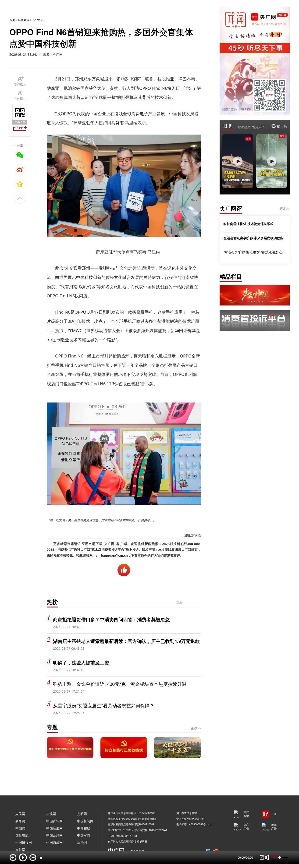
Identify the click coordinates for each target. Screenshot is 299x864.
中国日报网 (23, 842)
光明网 (82, 814)
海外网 (20, 849)
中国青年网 (54, 821)
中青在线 (83, 828)
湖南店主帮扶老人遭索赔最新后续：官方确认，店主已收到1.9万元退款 (126, 641)
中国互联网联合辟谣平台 (190, 818)
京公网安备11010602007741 (151, 830)
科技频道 (23, 20)
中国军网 (83, 835)
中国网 (20, 828)
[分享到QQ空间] (20, 184)
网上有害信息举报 (186, 813)
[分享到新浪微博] (20, 169)
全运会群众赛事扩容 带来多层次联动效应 (253, 238)
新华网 (20, 821)
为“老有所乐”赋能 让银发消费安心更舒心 (253, 252)
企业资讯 (37, 20)
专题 (52, 727)
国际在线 (21, 835)
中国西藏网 (54, 842)
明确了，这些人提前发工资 (81, 662)
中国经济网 (54, 828)
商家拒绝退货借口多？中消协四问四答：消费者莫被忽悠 (111, 619)
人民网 (20, 814)
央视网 (51, 814)
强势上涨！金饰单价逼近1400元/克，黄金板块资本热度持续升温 (119, 684)
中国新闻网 (85, 821)
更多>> (196, 728)
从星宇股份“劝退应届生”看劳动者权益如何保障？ (103, 705)
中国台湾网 (54, 835)
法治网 (82, 842)
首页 (12, 20)
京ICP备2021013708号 (121, 830)
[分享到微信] (20, 155)
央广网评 (231, 208)
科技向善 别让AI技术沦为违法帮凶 (249, 223)
